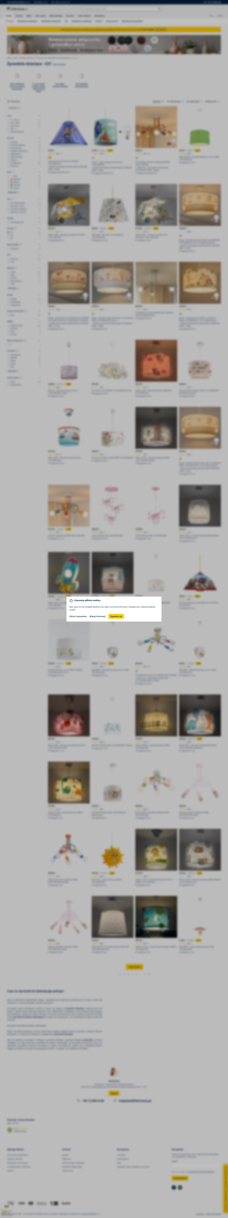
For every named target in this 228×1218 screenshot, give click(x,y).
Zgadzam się (116, 616)
